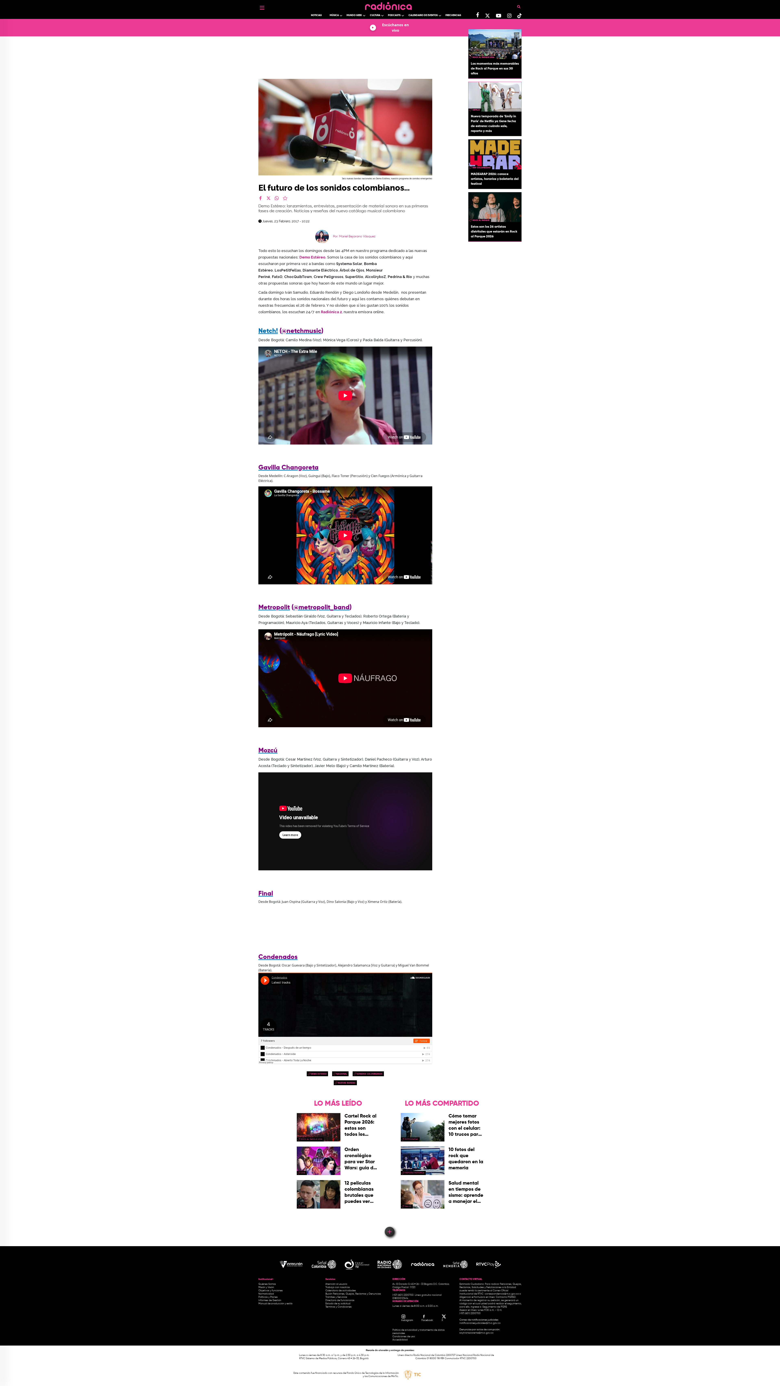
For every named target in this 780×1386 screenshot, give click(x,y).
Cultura (375, 15)
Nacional (341, 1073)
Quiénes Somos (267, 1284)
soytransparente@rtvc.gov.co (476, 1333)
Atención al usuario (336, 1284)
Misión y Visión (266, 1287)
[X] (268, 198)
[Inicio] (388, 5)
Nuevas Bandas (346, 1082)
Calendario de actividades (340, 1290)
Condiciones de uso (403, 1336)
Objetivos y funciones (270, 1290)
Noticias (316, 15)
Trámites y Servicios (336, 1297)
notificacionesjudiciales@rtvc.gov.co (479, 1323)
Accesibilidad (400, 1340)
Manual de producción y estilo (275, 1303)
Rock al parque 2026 (483, 57)
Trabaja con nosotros (337, 1287)
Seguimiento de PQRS (494, 1307)
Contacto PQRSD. (506, 1297)
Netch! (268, 331)
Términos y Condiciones (338, 1307)
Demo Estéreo (312, 257)
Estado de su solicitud (337, 1303)
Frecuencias (453, 15)
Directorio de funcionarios (339, 1300)
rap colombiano (481, 168)
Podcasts (394, 15)
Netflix (476, 110)
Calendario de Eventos (423, 15)
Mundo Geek (354, 15)
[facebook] (260, 198)
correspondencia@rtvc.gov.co (502, 1294)
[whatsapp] (277, 198)
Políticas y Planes (268, 1297)
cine (303, 1173)
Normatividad (266, 1294)
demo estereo (319, 1073)
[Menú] (262, 7)
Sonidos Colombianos (369, 1073)
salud (408, 1206)
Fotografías (411, 1139)
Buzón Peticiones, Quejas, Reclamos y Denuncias (353, 1294)
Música (334, 15)
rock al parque (480, 220)
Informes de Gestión (269, 1300)
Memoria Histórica (414, 1173)
